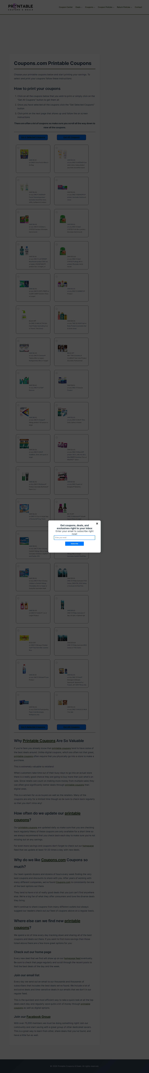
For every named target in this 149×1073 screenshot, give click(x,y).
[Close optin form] (97, 524)
